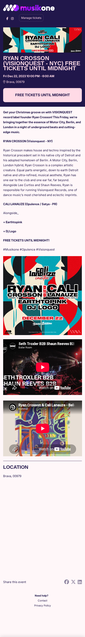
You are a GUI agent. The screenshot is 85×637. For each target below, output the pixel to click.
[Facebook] (7, 18)
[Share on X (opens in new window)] (73, 581)
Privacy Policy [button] (42, 605)
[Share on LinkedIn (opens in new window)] (80, 581)
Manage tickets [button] (31, 17)
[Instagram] (12, 18)
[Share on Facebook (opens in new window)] (66, 581)
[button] (42, 600)
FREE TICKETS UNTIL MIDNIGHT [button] (42, 95)
